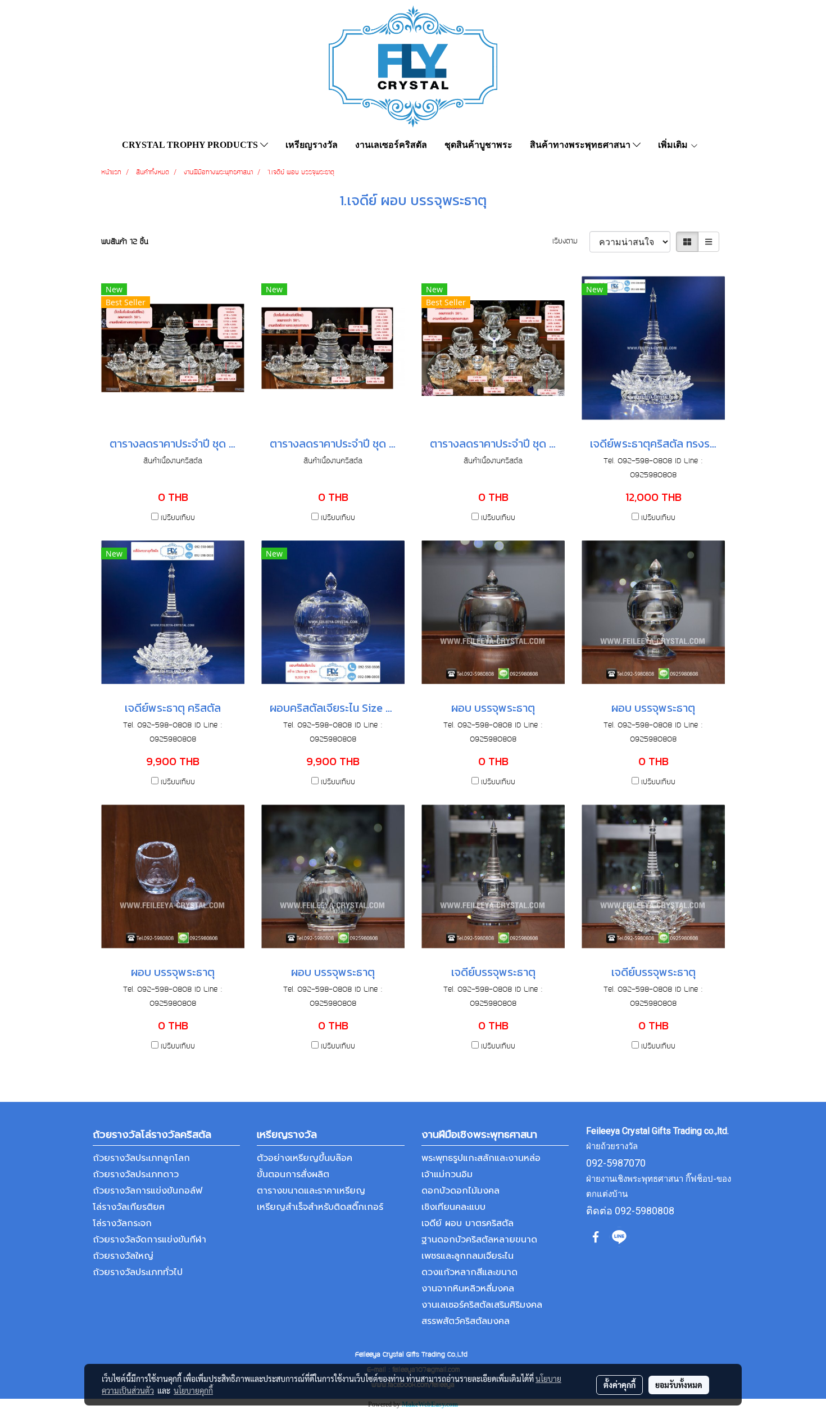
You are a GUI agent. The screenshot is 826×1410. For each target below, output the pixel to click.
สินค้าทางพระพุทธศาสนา (581, 145)
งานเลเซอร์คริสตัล (391, 145)
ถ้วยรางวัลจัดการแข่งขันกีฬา (149, 1239)
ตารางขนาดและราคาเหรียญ (311, 1190)
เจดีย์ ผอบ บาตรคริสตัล (467, 1223)
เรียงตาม (570, 242)
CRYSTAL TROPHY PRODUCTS (191, 145)
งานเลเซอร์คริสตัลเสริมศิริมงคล (481, 1305)
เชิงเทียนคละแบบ (453, 1207)
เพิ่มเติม (674, 145)
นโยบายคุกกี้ (193, 1390)
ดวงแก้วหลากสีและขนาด (469, 1272)
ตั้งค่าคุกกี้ (619, 1385)
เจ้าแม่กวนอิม (447, 1174)
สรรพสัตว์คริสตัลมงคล (465, 1321)
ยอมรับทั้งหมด (678, 1385)
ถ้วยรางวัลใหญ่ (123, 1256)
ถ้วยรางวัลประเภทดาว (136, 1174)
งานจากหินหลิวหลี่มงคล (467, 1288)
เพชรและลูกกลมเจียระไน (467, 1256)
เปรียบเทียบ (178, 518)
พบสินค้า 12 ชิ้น (124, 242)
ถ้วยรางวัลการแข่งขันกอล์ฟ (147, 1190)
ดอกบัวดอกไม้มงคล (460, 1190)
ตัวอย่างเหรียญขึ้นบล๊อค (304, 1158)
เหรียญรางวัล (311, 145)
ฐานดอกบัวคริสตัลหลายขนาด (479, 1239)
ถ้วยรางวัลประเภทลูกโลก (141, 1158)
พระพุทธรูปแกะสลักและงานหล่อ (481, 1158)
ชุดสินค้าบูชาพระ (478, 145)
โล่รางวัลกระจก (122, 1223)
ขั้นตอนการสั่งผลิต (293, 1174)
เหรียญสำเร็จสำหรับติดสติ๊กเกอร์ (320, 1207)
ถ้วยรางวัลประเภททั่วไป (138, 1272)
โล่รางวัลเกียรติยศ (129, 1207)
